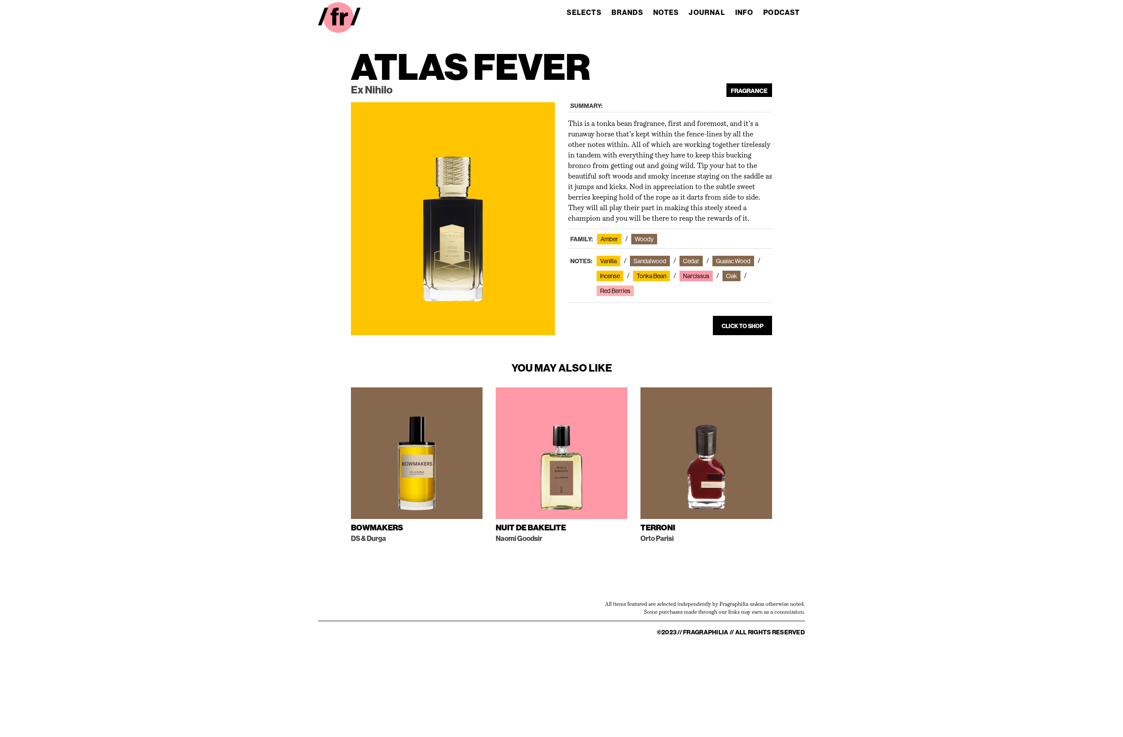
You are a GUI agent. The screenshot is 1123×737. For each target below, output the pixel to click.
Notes (666, 12)
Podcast (781, 12)
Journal (707, 12)
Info (744, 12)
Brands (627, 12)
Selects (584, 12)
